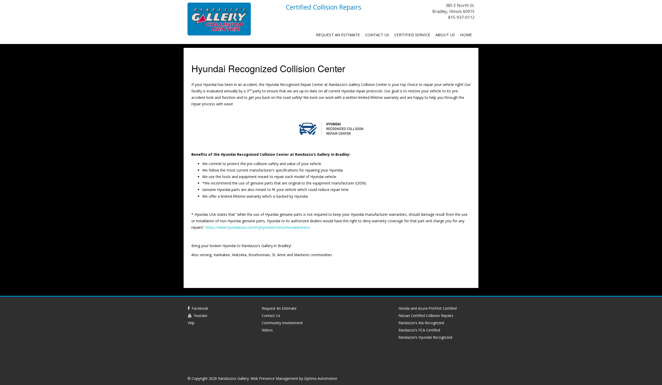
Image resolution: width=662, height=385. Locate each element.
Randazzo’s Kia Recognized (421, 322)
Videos (267, 330)
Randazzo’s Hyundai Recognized (425, 337)
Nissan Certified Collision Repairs (425, 315)
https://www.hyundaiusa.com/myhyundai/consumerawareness (258, 227)
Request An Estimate (338, 34)
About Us (445, 34)
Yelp (190, 322)
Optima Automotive (320, 378)
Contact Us (377, 34)
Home (466, 34)
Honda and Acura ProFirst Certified (427, 308)
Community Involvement (282, 322)
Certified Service (412, 34)
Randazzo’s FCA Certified (419, 330)
